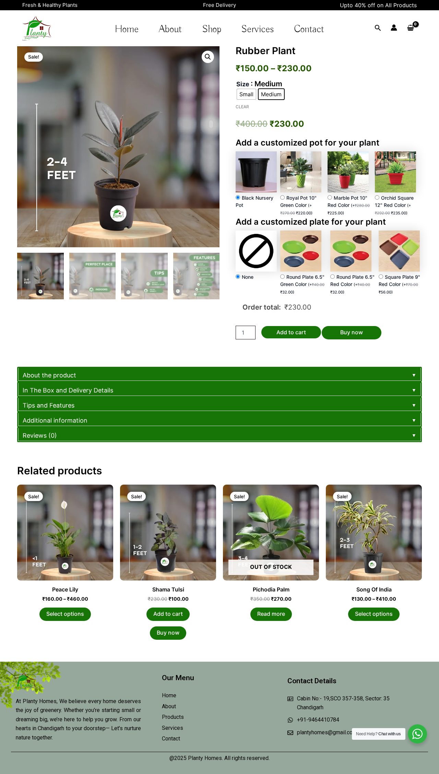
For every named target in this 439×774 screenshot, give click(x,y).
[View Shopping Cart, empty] (410, 28)
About (170, 29)
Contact (309, 29)
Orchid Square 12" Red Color (394, 205)
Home (127, 29)
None (247, 277)
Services (257, 29)
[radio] (246, 94)
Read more (271, 613)
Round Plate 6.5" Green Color (302, 284)
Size (242, 84)
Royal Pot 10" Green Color (298, 205)
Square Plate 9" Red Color (399, 284)
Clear (242, 106)
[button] (208, 57)
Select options (65, 613)
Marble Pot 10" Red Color (349, 205)
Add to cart (291, 332)
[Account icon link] (394, 27)
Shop (211, 29)
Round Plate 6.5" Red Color (352, 284)
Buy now (351, 332)
